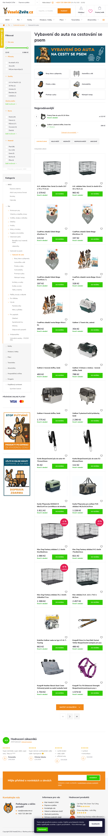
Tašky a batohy (17, 290)
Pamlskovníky (16, 306)
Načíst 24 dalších (68, 707)
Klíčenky (15, 326)
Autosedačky (18, 270)
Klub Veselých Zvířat (9, 2)
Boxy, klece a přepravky (21, 259)
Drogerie (11, 379)
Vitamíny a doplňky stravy (18, 214)
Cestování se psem (16, 251)
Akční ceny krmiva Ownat (18, 193)
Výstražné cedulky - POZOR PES (19, 339)
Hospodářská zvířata (15, 374)
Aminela (12, 89)
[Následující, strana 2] (70, 716)
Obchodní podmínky (51, 814)
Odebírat (93, 778)
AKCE (9, 185)
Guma (11, 153)
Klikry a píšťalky (17, 310)
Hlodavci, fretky (13, 352)
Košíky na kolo (17, 286)
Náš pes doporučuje (15, 69)
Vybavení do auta (18, 255)
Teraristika (11, 363)
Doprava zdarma (15, 189)
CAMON (12, 96)
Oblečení (15, 318)
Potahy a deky (19, 266)
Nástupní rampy (19, 277)
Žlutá (11, 130)
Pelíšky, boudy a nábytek (18, 295)
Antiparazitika (14, 334)
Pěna (11, 160)
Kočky (10, 346)
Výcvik (12, 302)
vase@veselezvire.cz (25, 811)
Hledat (64, 11)
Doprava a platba (24, 2)
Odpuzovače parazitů (19, 330)
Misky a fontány (15, 229)
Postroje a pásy (19, 274)
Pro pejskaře (14, 315)
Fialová (12, 120)
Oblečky (12, 222)
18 (77, 716)
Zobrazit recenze (26, 742)
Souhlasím (96, 824)
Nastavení (42, 829)
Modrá (12, 117)
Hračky (12, 226)
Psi (9, 206)
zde (84, 824)
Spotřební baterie (15, 389)
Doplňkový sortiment (15, 385)
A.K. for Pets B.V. (14, 82)
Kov (11, 150)
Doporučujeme (42, 141)
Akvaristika (12, 368)
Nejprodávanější (80, 141)
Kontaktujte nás (49, 808)
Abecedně (93, 141)
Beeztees (12, 93)
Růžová (12, 124)
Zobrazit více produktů (69, 133)
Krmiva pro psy (15, 210)
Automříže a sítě (19, 262)
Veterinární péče (15, 237)
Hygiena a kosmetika (17, 233)
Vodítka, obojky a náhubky (18, 218)
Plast (11, 147)
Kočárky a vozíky (17, 282)
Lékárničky (15, 246)
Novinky (12, 196)
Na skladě (13, 63)
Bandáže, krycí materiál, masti (19, 241)
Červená (12, 127)
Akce (11, 66)
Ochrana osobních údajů (52, 817)
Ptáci (9, 357)
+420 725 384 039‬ (25, 813)
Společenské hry (17, 322)
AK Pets (12, 86)
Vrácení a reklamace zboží (53, 811)
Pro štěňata (14, 298)
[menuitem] (9, 20)
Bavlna (12, 157)
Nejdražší (66, 141)
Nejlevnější (55, 141)
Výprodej (13, 200)
